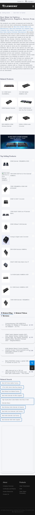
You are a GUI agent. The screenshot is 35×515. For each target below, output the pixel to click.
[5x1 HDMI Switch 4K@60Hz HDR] (6, 290)
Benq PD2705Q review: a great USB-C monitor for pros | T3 (17, 361)
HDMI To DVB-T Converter (17, 199)
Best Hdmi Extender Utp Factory (10, 415)
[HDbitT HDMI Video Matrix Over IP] (6, 265)
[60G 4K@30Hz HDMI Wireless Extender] (9, 118)
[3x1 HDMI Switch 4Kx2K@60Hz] (9, 85)
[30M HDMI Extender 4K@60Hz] (6, 252)
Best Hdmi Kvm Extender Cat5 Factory (12, 411)
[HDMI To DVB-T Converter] (6, 202)
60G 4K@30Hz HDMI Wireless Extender (7, 125)
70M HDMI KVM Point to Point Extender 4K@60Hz (20, 174)
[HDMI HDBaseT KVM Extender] (6, 227)
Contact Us (20, 1)
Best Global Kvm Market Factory (10, 391)
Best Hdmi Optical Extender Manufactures (13, 32)
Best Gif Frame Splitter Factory (10, 383)
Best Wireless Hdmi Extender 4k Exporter (13, 407)
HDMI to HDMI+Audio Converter (25, 125)
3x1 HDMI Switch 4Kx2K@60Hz (6, 93)
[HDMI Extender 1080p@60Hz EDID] (6, 164)
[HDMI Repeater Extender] (9, 102)
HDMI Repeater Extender (8, 108)
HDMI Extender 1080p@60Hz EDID (19, 161)
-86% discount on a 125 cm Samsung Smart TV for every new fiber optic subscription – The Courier (17, 372)
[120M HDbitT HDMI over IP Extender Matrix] (6, 214)
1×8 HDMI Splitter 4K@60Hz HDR (19, 274)
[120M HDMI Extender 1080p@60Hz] (6, 302)
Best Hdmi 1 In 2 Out (26, 30)
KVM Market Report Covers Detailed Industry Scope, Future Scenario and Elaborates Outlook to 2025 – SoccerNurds (17, 351)
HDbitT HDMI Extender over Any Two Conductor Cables (25, 109)
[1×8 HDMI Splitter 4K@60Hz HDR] (6, 277)
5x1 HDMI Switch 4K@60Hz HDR (19, 287)
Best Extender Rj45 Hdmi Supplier (11, 419)
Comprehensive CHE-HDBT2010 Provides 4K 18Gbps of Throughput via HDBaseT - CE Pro (16, 325)
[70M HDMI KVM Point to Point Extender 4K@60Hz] (6, 176)
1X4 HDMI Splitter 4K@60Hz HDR (23, 93)
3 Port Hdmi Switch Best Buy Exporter (12, 387)
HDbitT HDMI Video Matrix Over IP (19, 262)
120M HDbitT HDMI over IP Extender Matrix (20, 212)
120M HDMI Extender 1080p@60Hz (19, 299)
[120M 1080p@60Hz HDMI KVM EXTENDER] (6, 189)
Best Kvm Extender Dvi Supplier (19, 28)
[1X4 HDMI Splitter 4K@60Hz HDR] (26, 85)
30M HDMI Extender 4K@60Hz (18, 249)
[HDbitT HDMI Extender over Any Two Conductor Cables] (26, 102)
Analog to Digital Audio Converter (19, 236)
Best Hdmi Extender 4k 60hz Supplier (12, 395)
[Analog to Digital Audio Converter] (6, 239)
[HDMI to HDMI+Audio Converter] (26, 118)
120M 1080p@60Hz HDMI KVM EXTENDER (18, 187)
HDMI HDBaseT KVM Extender (18, 224)
